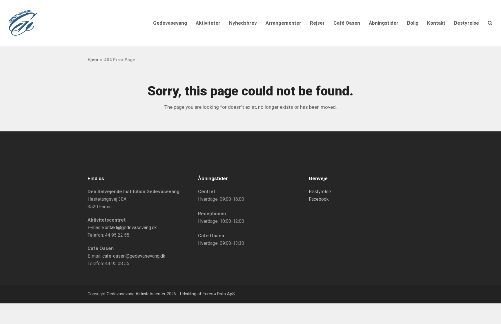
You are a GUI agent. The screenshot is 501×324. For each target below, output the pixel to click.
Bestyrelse (320, 191)
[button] (490, 23)
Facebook (319, 199)
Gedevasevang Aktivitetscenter (136, 293)
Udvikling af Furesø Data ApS (207, 293)
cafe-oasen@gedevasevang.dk (133, 256)
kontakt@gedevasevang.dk (129, 227)
